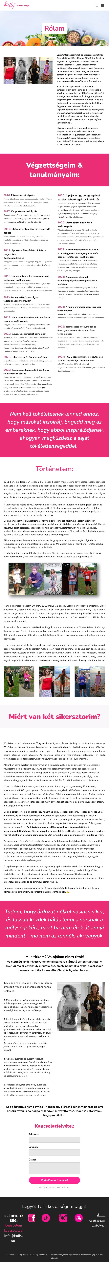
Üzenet (32, 1159)
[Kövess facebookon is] (32, 1221)
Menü (102, 5)
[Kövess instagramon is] (63, 1221)
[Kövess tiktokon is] (45, 1221)
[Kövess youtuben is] (78, 1221)
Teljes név (34, 1134)
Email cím (33, 1147)
